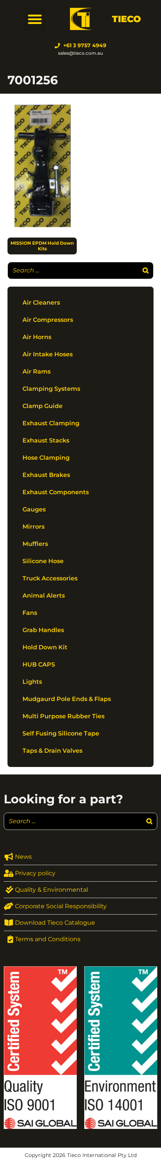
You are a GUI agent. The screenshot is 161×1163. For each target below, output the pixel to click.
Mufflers (35, 543)
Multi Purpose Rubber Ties (63, 716)
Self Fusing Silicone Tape (60, 733)
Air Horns (36, 337)
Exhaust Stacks (45, 440)
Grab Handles (43, 630)
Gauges (34, 509)
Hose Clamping (46, 457)
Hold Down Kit (44, 647)
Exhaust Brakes (46, 474)
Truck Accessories (50, 578)
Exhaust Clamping (50, 423)
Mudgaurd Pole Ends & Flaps (66, 699)
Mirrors (33, 526)
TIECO (126, 18)
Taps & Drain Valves (52, 750)
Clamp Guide (42, 406)
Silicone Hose (43, 561)
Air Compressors (47, 319)
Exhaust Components (55, 492)
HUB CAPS (38, 664)
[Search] (145, 270)
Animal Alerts (43, 595)
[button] (35, 19)
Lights (32, 681)
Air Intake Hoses (47, 354)
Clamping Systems (51, 388)
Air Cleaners (41, 302)
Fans (29, 612)
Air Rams (36, 371)
